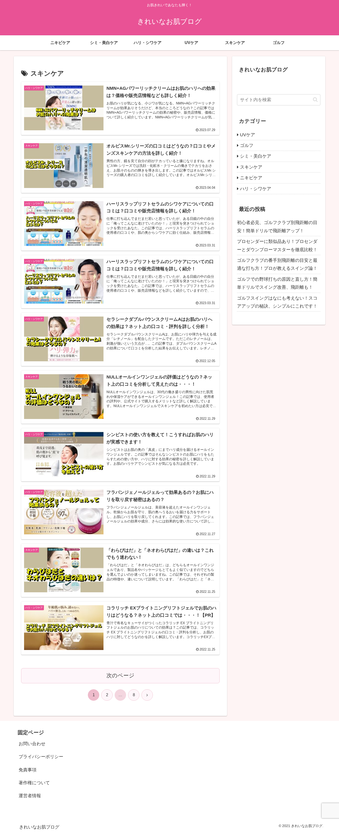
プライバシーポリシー (41, 756)
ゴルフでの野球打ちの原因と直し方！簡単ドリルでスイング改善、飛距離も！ (277, 283)
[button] (315, 99)
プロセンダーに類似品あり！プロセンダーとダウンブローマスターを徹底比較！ (277, 245)
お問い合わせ (32, 743)
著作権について (34, 782)
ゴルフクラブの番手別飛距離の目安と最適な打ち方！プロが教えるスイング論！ (277, 264)
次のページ (120, 675)
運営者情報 (30, 795)
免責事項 (27, 769)
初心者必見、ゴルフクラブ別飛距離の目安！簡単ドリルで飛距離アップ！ (277, 226)
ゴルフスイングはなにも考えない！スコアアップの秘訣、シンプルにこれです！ (277, 302)
